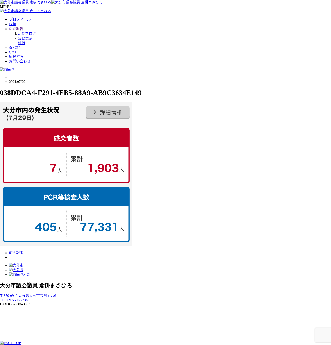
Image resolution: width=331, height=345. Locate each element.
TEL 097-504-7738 (14, 300)
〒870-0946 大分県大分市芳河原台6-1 (29, 295)
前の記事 (16, 253)
